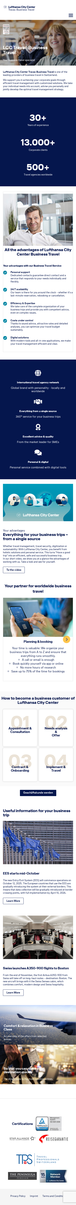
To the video (13, 570)
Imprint (34, 1196)
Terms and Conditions (54, 1196)
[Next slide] (66, 639)
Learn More (13, 901)
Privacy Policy (17, 1196)
